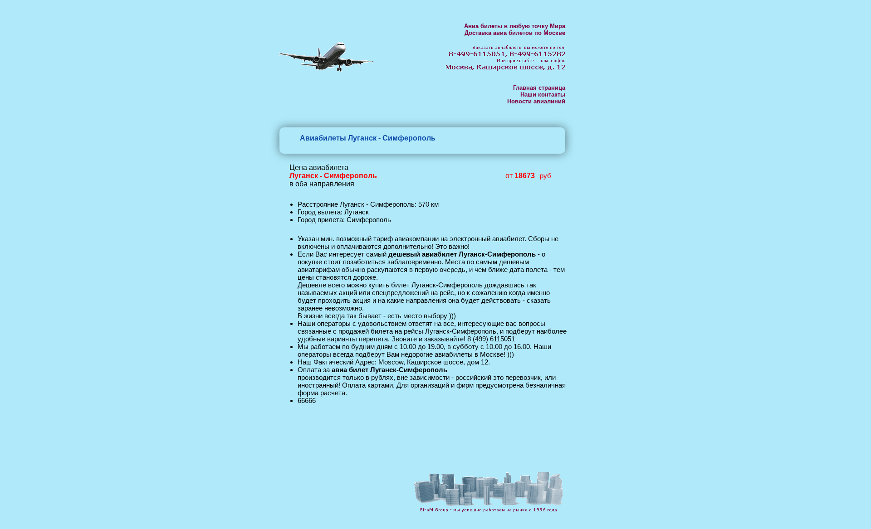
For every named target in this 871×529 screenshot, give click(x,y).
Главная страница (539, 87)
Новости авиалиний (536, 101)
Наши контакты (542, 94)
